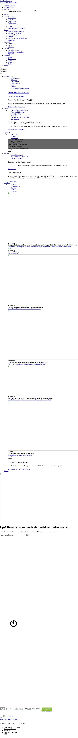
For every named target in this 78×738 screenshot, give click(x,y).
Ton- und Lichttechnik (14, 33)
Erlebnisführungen (13, 50)
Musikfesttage (12, 21)
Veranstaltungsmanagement (16, 31)
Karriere (10, 64)
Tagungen (7, 42)
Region (10, 45)
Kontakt (6, 9)
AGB (5, 734)
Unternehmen (12, 59)
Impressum (7, 730)
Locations (11, 43)
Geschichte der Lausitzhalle (16, 52)
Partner (10, 60)
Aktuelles (10, 62)
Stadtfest (10, 19)
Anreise (6, 65)
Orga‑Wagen (11, 40)
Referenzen (11, 47)
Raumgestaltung (12, 35)
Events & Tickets (9, 7)
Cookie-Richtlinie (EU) (11, 732)
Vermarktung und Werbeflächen (17, 38)
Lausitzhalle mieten (9, 6)
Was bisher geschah (17, 158)
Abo (9, 25)
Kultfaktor (7, 48)
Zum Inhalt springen (6, 1)
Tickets (10, 26)
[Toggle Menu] (1, 73)
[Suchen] (35, 11)
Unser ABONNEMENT (18, 92)
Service (6, 30)
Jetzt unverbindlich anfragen (16, 129)
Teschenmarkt (12, 23)
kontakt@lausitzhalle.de (7, 553)
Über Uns (7, 55)
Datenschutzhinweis (10, 729)
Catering (10, 36)
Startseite (6, 14)
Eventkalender (12, 18)
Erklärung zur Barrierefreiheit (12, 727)
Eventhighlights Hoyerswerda (16, 28)
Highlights (11, 54)
